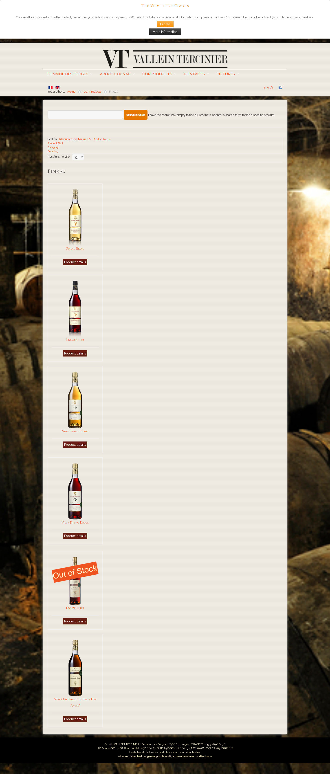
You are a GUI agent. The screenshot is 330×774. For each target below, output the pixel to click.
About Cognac (115, 74)
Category (53, 147)
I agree (165, 24)
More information (165, 32)
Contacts (194, 74)
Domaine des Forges (67, 74)
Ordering (53, 151)
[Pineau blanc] (75, 217)
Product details (75, 262)
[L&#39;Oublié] (75, 581)
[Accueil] (165, 58)
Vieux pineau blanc (75, 431)
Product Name (101, 139)
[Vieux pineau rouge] (75, 491)
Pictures (226, 74)
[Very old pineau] (75, 668)
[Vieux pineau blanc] (75, 400)
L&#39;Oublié (75, 608)
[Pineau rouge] (75, 308)
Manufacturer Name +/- (75, 139)
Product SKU (55, 143)
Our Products (157, 74)
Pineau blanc (75, 248)
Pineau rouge (75, 340)
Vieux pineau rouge (75, 522)
